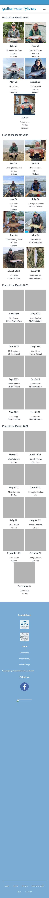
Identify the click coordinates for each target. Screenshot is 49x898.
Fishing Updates (38, 886)
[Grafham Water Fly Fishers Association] (20, 9)
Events (25, 886)
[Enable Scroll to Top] (44, 893)
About (15, 886)
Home (7, 886)
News (19, 892)
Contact (28, 892)
